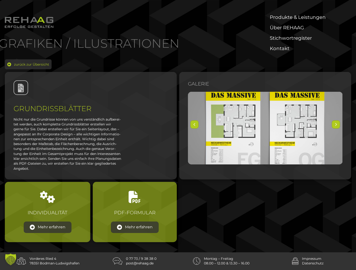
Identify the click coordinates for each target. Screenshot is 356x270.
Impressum (311, 258)
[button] (28, 64)
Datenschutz (313, 263)
